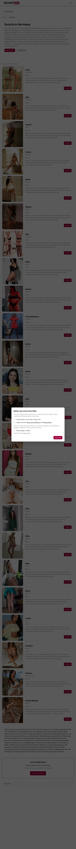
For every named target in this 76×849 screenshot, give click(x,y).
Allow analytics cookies (23, 430)
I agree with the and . (34, 422)
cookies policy (26, 433)
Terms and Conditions (33, 422)
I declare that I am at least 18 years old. (28, 419)
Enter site (58, 437)
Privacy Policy (47, 422)
